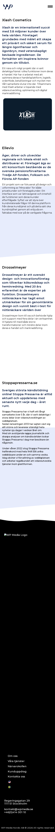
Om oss (12, 756)
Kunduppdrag (17, 771)
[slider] (25, 127)
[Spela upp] (7, 127)
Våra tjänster (16, 761)
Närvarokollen (17, 766)
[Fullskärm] (48, 127)
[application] (27, 114)
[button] (27, 114)
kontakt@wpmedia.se (18, 809)
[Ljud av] (43, 127)
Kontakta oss (16, 776)
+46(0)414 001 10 (15, 812)
